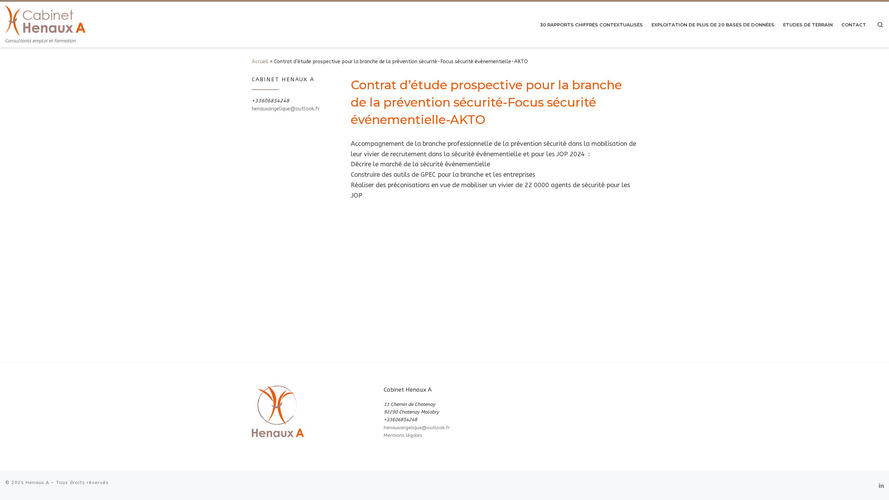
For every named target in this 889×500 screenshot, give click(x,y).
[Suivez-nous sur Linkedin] (881, 485)
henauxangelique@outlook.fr (285, 109)
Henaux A (37, 482)
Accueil (260, 62)
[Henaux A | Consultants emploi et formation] (45, 19)
